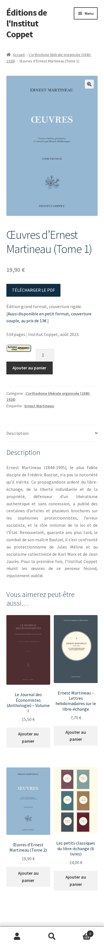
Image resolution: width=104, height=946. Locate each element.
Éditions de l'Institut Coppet (26, 23)
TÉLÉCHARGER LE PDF (33, 290)
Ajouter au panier (29, 367)
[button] (89, 84)
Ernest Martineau (39, 405)
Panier (80, 932)
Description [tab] (17, 433)
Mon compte (17, 936)
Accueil (19, 54)
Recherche (52, 936)
